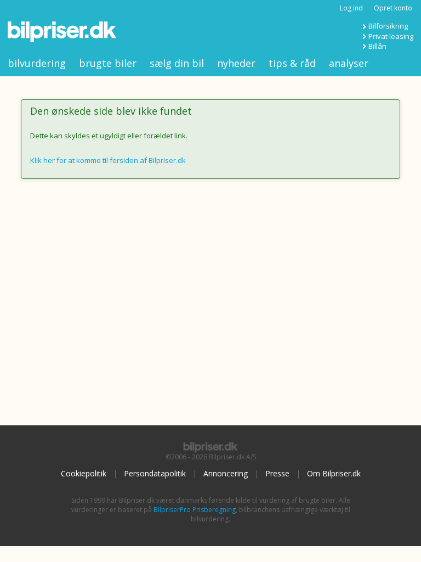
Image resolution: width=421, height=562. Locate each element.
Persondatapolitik (155, 473)
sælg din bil (177, 63)
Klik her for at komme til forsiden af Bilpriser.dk (108, 160)
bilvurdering (37, 63)
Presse (277, 473)
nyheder (236, 63)
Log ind (351, 8)
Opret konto (393, 8)
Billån (377, 46)
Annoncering (225, 473)
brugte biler (107, 63)
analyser (348, 63)
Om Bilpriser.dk (334, 473)
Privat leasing (390, 36)
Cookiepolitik (83, 473)
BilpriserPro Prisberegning (194, 509)
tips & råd (292, 63)
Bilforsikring (388, 26)
